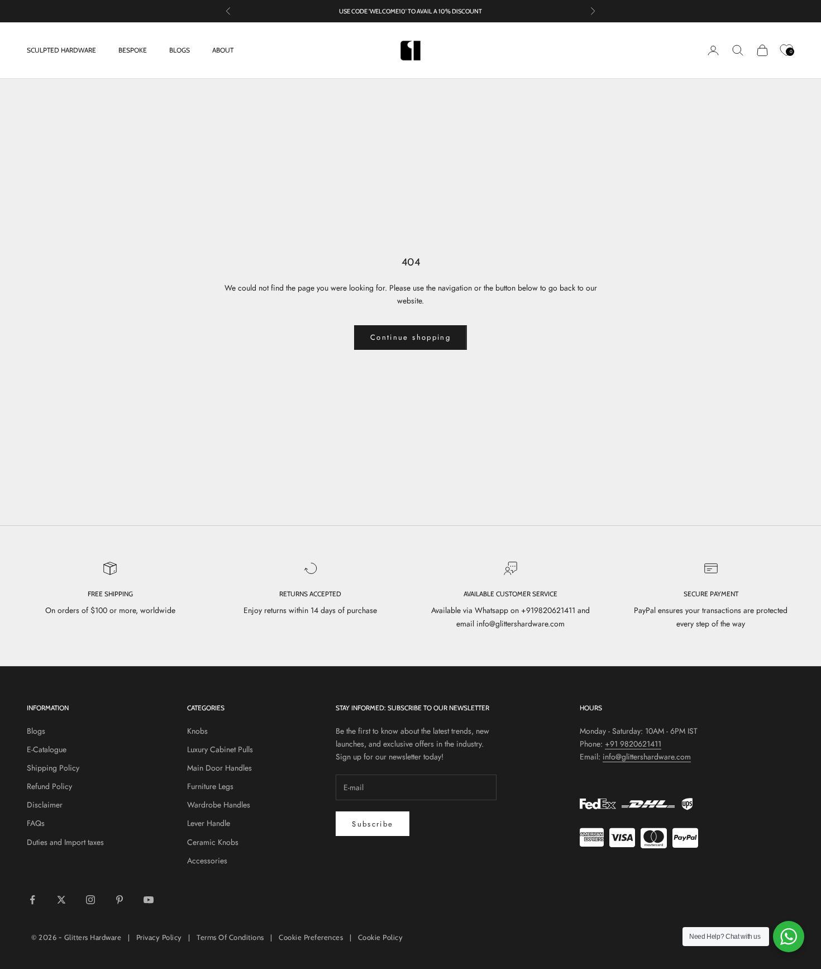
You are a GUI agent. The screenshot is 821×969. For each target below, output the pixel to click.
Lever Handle (208, 823)
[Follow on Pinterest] (119, 899)
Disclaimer (45, 804)
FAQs (36, 823)
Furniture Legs (210, 786)
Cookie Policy (380, 937)
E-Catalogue (46, 749)
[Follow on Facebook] (32, 899)
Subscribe (372, 824)
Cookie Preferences (311, 937)
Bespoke (132, 50)
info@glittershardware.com (647, 756)
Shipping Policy (53, 767)
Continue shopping (410, 337)
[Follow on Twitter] (61, 899)
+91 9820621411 (633, 743)
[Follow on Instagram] (90, 899)
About (222, 50)
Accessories (207, 860)
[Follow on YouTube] (148, 899)
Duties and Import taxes (65, 842)
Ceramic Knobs (212, 842)
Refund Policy (49, 786)
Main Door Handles (219, 767)
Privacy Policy (159, 937)
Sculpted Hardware (61, 50)
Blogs (179, 50)
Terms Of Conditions (230, 937)
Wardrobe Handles (218, 804)
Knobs (197, 731)
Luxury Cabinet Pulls (220, 749)
